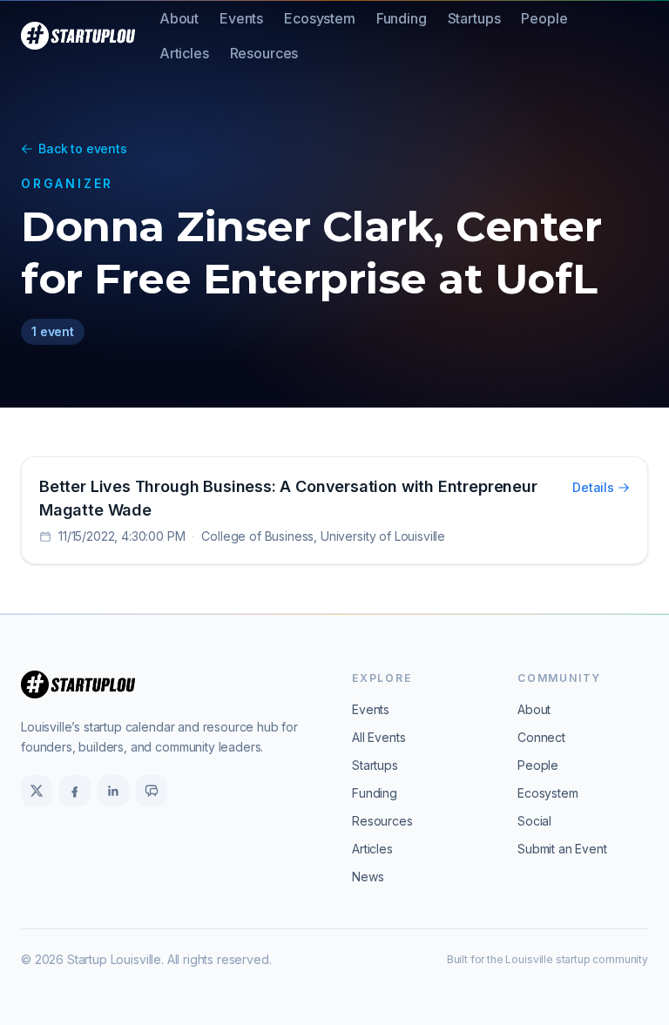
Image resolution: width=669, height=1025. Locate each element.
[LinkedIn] (113, 790)
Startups (474, 18)
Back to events (82, 148)
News (367, 876)
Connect (541, 737)
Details (593, 487)
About (179, 18)
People (544, 18)
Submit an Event (562, 848)
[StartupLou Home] (78, 36)
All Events (378, 737)
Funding (401, 18)
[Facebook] (75, 790)
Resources (264, 53)
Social (534, 820)
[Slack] (151, 790)
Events (241, 18)
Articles (184, 53)
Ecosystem (319, 18)
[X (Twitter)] (36, 790)
